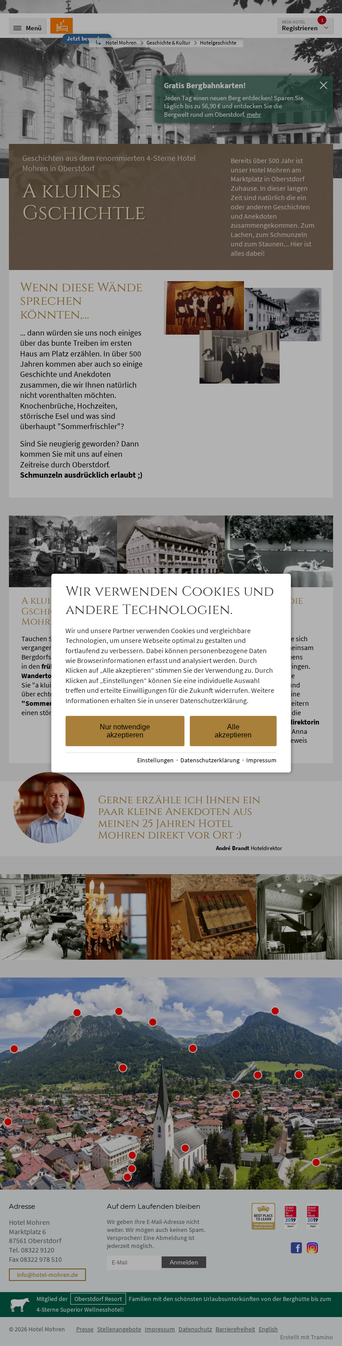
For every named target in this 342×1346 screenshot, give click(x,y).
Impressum (261, 760)
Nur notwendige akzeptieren (125, 731)
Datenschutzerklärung (210, 760)
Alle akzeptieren (233, 731)
